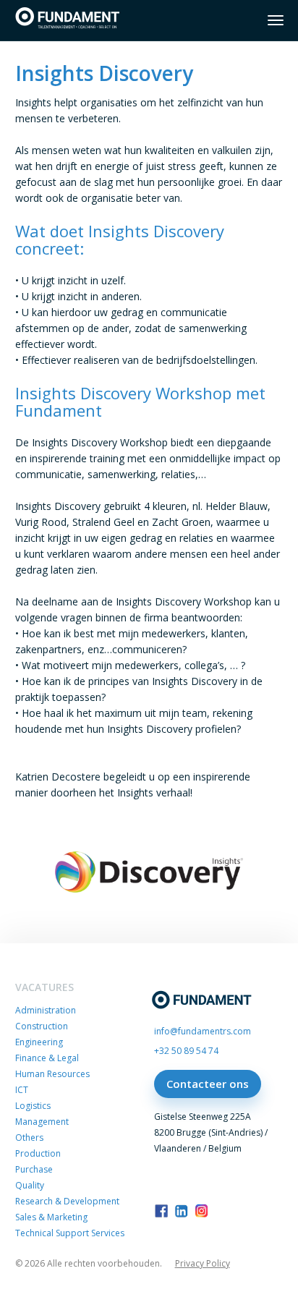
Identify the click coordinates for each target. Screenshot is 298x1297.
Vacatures (44, 987)
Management (42, 1121)
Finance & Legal (47, 1058)
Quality (29, 1185)
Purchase (34, 1169)
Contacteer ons (207, 1083)
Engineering (39, 1042)
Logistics (33, 1106)
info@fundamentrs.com (202, 1031)
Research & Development (67, 1201)
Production (38, 1153)
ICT (21, 1090)
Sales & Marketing (51, 1217)
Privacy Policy (202, 1263)
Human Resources (52, 1074)
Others (29, 1137)
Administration (45, 1010)
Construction (41, 1026)
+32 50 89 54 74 (186, 1051)
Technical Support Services (69, 1233)
